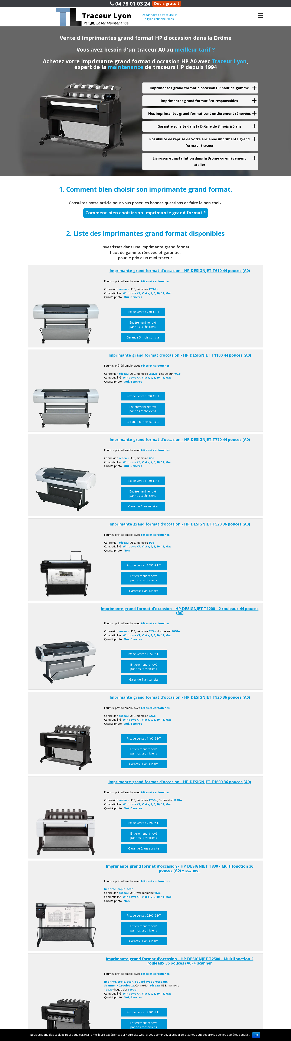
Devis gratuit (166, 3)
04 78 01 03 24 (132, 3)
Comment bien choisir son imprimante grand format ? (145, 213)
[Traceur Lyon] (99, 16)
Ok (256, 1035)
